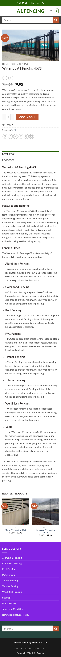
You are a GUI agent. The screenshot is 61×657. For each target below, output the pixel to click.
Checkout (26, 649)
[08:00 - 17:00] (38, 3)
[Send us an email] (26, 3)
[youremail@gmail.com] (33, 3)
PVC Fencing (8, 574)
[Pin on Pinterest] (26, 136)
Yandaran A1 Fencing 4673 (45, 531)
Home (5, 64)
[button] (4, 11)
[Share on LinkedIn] (31, 136)
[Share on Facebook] (10, 136)
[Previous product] (10, 78)
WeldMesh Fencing (12, 591)
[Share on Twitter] (15, 136)
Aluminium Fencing (12, 557)
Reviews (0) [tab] (8, 160)
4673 (26, 64)
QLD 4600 (16, 64)
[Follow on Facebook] (17, 3)
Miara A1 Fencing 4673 (15, 530)
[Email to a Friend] (21, 136)
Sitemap (6, 597)
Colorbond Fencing (12, 563)
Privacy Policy (9, 603)
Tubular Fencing (10, 586)
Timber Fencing (10, 580)
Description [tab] (8, 154)
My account (40, 649)
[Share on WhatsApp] (5, 136)
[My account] (51, 11)
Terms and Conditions (13, 609)
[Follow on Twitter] (23, 3)
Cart (17, 649)
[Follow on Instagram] (20, 3)
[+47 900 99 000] (43, 3)
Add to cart (27, 116)
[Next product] (5, 78)
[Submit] (56, 20)
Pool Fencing (8, 569)
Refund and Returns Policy (15, 614)
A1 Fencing (30, 11)
